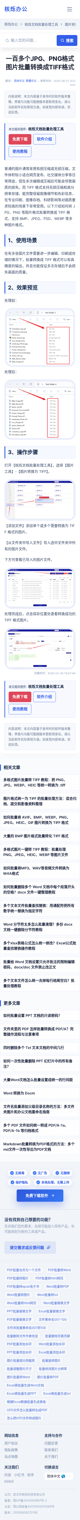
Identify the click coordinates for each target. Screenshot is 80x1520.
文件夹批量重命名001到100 (26, 1328)
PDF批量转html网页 (49, 1278)
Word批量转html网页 (21, 1303)
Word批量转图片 (18, 1295)
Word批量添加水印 (52, 1344)
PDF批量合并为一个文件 (24, 1270)
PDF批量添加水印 (19, 1344)
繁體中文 (31, 81)
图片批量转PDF (48, 1377)
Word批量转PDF (57, 1286)
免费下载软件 (37, 1195)
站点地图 (11, 1456)
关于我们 (51, 1456)
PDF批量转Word (59, 1270)
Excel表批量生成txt (57, 1393)
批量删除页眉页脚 (57, 1336)
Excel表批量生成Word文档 (25, 1385)
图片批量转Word (18, 1377)
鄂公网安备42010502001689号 (33, 1506)
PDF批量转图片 (17, 1278)
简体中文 (19, 81)
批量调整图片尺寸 (19, 1369)
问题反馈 (51, 1443)
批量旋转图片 (51, 1360)
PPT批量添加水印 (19, 1352)
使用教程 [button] (20, 151)
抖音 (7, 1475)
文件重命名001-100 (53, 1319)
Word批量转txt (47, 1295)
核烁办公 (16, 9)
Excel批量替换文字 (52, 1311)
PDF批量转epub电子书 (23, 1286)
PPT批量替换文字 (19, 1311)
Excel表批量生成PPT (21, 1393)
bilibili (9, 1481)
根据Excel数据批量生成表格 (26, 1402)
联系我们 (51, 1450)
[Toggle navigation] (70, 9)
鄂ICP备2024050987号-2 (30, 1500)
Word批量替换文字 (56, 1303)
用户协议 (11, 1443)
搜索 (70, 40)
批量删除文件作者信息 (22, 1336)
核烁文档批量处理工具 (41, 24)
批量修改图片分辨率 (53, 1369)
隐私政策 (11, 1450)
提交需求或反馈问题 (27, 1247)
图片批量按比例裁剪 (21, 1360)
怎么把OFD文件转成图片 (24, 1418)
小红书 (19, 1475)
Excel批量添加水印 (52, 1352)
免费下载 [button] (20, 139)
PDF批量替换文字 (19, 1319)
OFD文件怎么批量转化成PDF (27, 1410)
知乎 (30, 1475)
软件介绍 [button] (44, 139)
